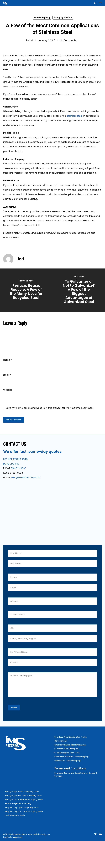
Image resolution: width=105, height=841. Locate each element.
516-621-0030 (18, 468)
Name (7, 359)
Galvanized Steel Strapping (67, 760)
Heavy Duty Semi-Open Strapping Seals (24, 799)
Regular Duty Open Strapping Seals (21, 807)
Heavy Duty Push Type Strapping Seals (23, 795)
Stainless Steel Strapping (66, 748)
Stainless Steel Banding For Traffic (70, 737)
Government (60, 740)
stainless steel (74, 115)
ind (31, 40)
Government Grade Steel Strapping (71, 756)
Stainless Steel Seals (15, 815)
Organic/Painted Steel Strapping (70, 744)
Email (7, 374)
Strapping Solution (63, 17)
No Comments (68, 40)
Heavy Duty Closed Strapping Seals (22, 791)
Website (7, 389)
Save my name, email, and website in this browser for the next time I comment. (50, 407)
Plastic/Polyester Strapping (18, 803)
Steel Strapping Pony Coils (67, 752)
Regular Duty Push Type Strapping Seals (24, 811)
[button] (100, 3)
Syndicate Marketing (12, 837)
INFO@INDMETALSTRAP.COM (25, 477)
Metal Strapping (42, 17)
